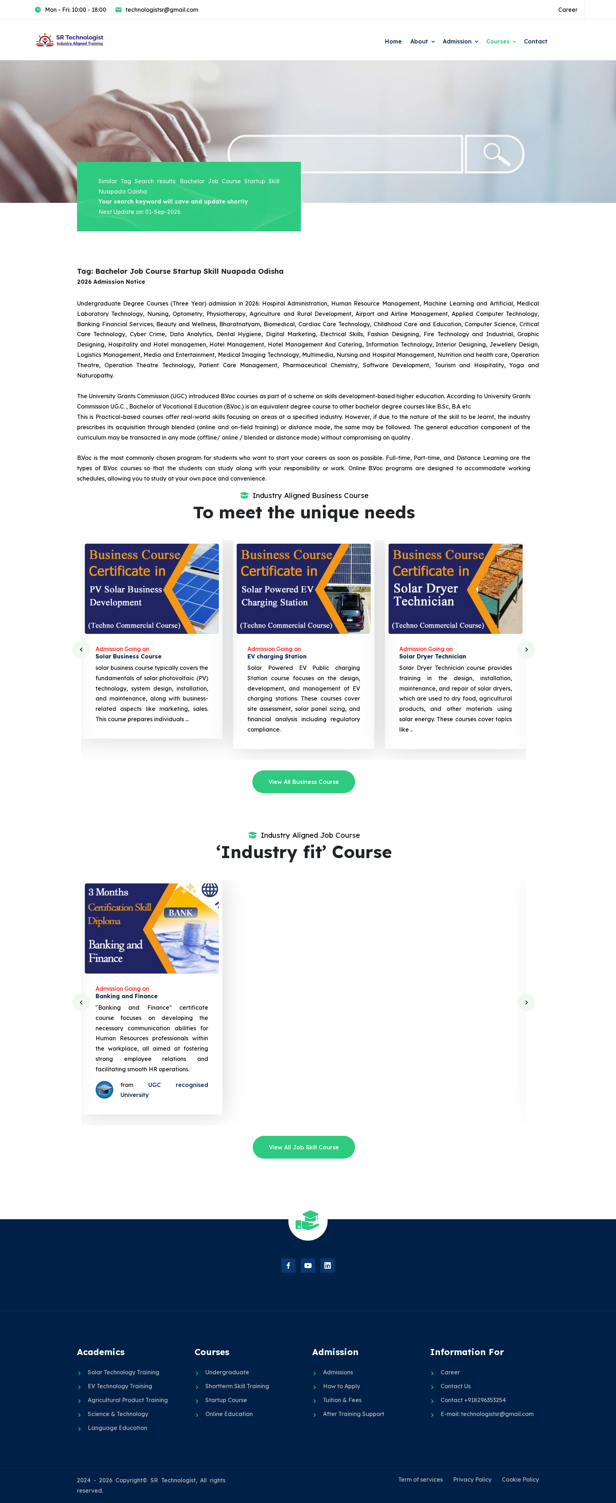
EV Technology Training (120, 1386)
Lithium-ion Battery (428, 656)
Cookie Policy (520, 1479)
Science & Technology (118, 1413)
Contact (536, 41)
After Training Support (353, 1413)
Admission (457, 41)
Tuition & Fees (342, 1400)
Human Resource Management (444, 996)
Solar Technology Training (123, 1372)
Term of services (420, 1479)
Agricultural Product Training (128, 1400)
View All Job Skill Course (304, 1147)
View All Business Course (303, 781)
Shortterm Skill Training (237, 1386)
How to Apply (341, 1386)
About (419, 41)
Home (393, 41)
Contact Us (456, 1386)
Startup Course (226, 1400)
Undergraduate (227, 1372)
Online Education (229, 1413)
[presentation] (81, 650)
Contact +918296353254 (473, 1400)
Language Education (117, 1427)
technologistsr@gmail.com (161, 9)
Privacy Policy (472, 1479)
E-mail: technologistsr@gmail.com (487, 1413)
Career (568, 9)
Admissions (338, 1372)
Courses (497, 41)
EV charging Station (125, 656)
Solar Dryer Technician (280, 656)
